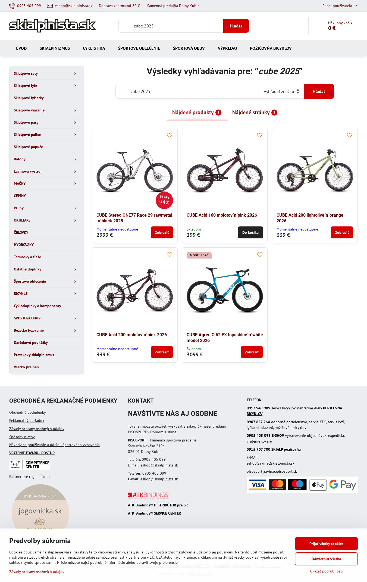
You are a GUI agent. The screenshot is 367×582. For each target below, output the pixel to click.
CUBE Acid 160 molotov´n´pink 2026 (222, 215)
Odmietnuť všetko (326, 558)
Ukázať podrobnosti (326, 571)
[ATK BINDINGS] (148, 497)
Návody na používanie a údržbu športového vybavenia (54, 444)
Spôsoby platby (22, 436)
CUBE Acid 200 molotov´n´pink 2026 (131, 334)
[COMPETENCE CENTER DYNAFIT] (29, 468)
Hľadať (236, 26)
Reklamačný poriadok (26, 420)
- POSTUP (32, 452)
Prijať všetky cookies (326, 543)
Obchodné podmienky (27, 412)
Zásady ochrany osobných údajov (36, 428)
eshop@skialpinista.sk (159, 479)
